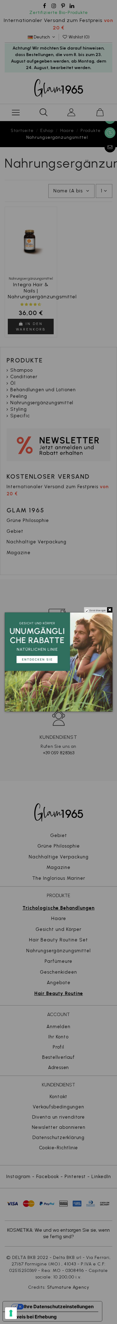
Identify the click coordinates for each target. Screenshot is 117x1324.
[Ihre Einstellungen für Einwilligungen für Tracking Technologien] (11, 1313)
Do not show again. (98, 610)
